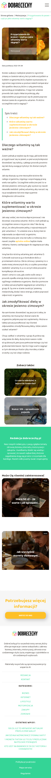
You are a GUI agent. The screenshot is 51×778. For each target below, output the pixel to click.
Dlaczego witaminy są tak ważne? (26, 117)
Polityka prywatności (25, 762)
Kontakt (25, 679)
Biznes (25, 693)
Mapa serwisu (25, 767)
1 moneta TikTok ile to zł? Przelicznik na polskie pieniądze (25, 741)
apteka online (22, 241)
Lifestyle (25, 701)
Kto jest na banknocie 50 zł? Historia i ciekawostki (25, 748)
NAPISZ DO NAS (25, 615)
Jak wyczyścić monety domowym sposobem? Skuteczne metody (25, 553)
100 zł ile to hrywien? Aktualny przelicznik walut (25, 730)
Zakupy (25, 710)
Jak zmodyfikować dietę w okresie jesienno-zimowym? (27, 133)
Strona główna (7, 15)
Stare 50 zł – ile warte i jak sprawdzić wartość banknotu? (25, 501)
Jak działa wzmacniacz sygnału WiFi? (25, 735)
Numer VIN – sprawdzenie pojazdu (25, 411)
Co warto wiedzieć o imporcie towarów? (25, 382)
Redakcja (25, 675)
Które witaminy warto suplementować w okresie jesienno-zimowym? (23, 125)
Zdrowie (25, 714)
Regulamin (25, 773)
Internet (26, 697)
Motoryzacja (20, 15)
